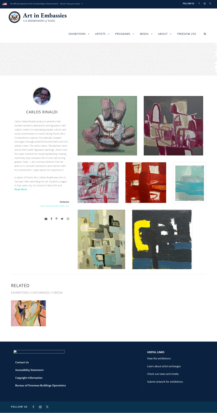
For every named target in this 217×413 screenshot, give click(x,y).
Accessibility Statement (29, 370)
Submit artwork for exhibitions (165, 381)
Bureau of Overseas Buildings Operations (40, 385)
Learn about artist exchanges (164, 366)
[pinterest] (56, 219)
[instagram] (68, 219)
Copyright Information (29, 377)
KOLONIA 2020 (28, 318)
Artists (100, 33)
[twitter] (62, 219)
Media (144, 33)
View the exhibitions (159, 358)
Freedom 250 (186, 33)
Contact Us (22, 362)
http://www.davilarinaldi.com (54, 206)
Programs (122, 33)
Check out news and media (163, 374)
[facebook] (51, 219)
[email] (46, 219)
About (163, 33)
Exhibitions (77, 33)
